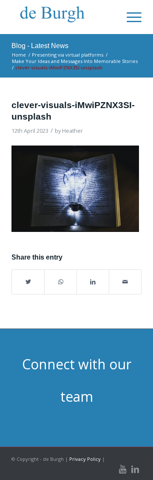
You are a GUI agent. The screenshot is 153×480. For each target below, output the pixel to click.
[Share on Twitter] (28, 282)
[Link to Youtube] (122, 469)
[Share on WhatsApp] (60, 282)
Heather (72, 130)
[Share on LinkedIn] (93, 282)
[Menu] (130, 17)
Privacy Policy (85, 459)
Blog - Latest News (39, 45)
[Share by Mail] (125, 282)
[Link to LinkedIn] (135, 469)
